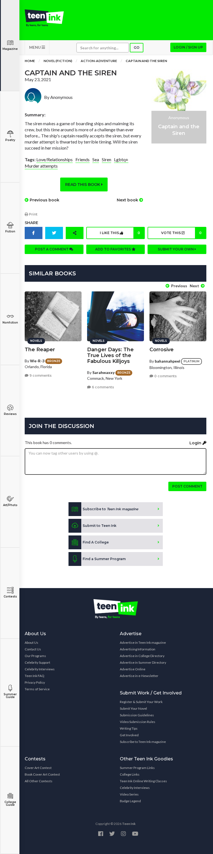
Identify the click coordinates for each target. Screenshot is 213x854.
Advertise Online (132, 669)
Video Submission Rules (137, 722)
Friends (82, 159)
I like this (120, 233)
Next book (128, 200)
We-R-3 (37, 360)
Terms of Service (37, 689)
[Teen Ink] (44, 18)
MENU (35, 47)
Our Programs (35, 656)
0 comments (165, 376)
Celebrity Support (37, 662)
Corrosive (161, 350)
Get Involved (129, 735)
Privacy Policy (35, 682)
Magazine (10, 49)
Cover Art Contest (38, 768)
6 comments (102, 387)
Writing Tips (129, 728)
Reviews (10, 414)
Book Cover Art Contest (42, 774)
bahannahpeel (167, 361)
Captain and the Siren (146, 61)
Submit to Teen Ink (99, 526)
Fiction (10, 231)
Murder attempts (41, 165)
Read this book (83, 184)
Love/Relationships (54, 159)
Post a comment (52, 249)
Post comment (187, 486)
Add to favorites (113, 249)
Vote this (181, 233)
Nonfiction (10, 322)
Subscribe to (110, 509)
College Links (130, 774)
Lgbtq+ (121, 159)
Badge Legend (130, 801)
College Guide (10, 803)
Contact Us (33, 649)
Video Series (129, 794)
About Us (31, 642)
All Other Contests (38, 781)
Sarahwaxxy (103, 372)
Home (30, 61)
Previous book (44, 200)
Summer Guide (10, 696)
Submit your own (176, 249)
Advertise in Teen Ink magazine (143, 642)
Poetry (10, 140)
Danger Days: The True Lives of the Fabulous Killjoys (110, 355)
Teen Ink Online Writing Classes (143, 781)
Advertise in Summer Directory (143, 662)
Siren (106, 159)
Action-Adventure (99, 61)
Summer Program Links (137, 768)
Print (32, 214)
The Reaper (40, 350)
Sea (95, 159)
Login (195, 442)
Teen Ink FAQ (34, 676)
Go (137, 47)
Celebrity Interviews (40, 669)
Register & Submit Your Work (141, 702)
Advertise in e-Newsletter (139, 676)
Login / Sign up (188, 47)
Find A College (96, 542)
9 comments (40, 375)
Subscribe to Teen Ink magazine (143, 742)
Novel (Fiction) (58, 61)
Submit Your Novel (133, 708)
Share (31, 222)
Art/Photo (10, 505)
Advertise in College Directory (142, 656)
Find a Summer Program (104, 559)
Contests (10, 596)
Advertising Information (137, 649)
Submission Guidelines (137, 715)
